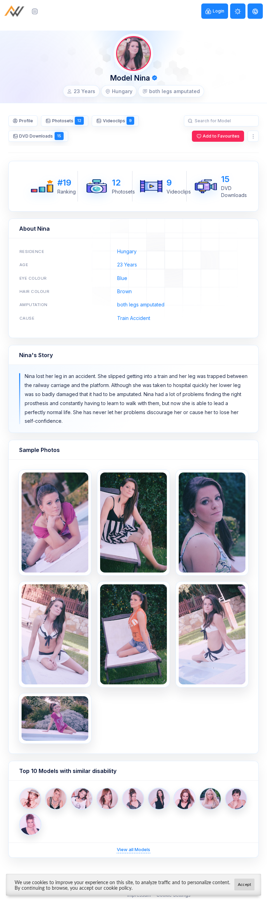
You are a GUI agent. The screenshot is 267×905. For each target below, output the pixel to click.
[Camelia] (236, 799)
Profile (26, 120)
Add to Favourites (221, 136)
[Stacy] (30, 799)
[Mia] (82, 799)
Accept (244, 884)
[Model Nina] (55, 522)
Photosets (66, 120)
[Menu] (34, 11)
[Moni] (133, 799)
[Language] (255, 11)
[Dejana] (107, 799)
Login (218, 11)
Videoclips (117, 120)
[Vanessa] (159, 799)
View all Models (133, 849)
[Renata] (184, 799)
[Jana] (56, 799)
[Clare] (210, 799)
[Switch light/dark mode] (237, 11)
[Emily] (30, 824)
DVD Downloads (40, 136)
